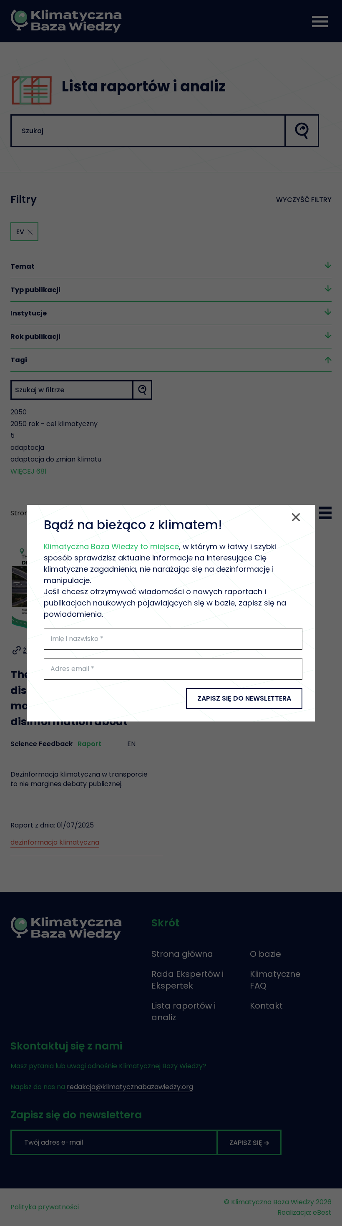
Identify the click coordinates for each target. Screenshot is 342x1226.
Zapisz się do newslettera (244, 698)
